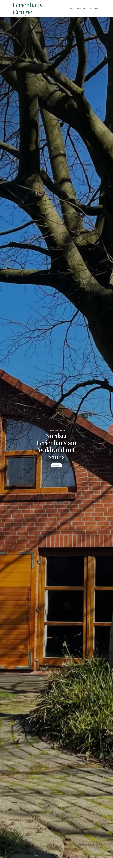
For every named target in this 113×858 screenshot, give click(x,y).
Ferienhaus (78, 8)
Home (71, 8)
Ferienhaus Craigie (27, 8)
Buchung (91, 8)
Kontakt (97, 8)
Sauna (84, 8)
